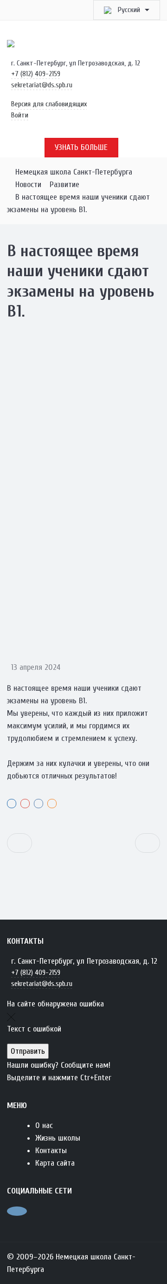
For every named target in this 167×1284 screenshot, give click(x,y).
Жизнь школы (57, 1138)
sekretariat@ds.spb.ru (41, 85)
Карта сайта (55, 1163)
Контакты (51, 1150)
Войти (19, 115)
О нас (44, 1125)
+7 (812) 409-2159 (35, 74)
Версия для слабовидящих (49, 104)
